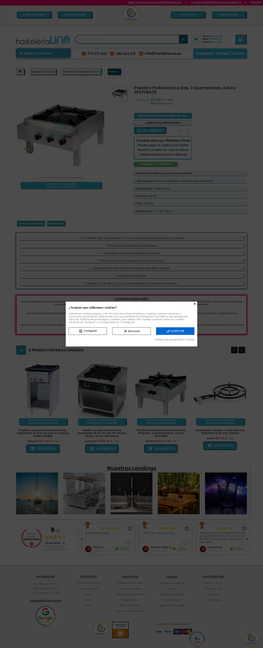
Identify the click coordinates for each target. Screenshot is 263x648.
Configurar (88, 331)
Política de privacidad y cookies (174, 339)
